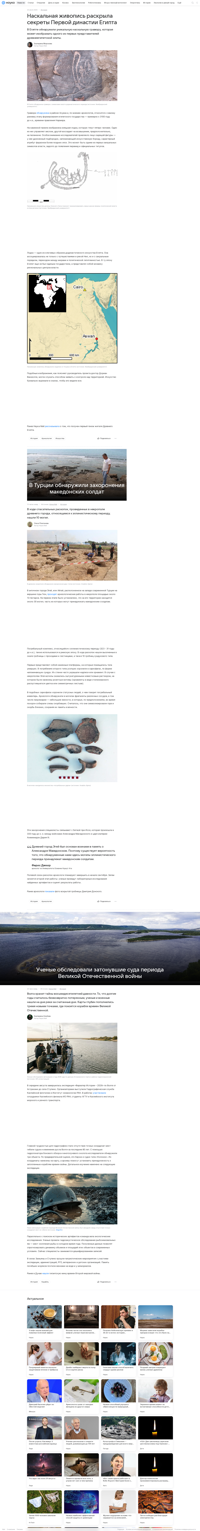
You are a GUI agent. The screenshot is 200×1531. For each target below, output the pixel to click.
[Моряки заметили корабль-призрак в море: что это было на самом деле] (155, 1322)
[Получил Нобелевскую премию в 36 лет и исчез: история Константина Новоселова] (118, 1322)
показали (50, 891)
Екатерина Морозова (43, 44)
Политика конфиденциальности (185, 1529)
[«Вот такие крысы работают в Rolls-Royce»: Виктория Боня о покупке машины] (118, 1470)
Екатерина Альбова (42, 1016)
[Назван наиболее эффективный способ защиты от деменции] (81, 1507)
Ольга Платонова (41, 523)
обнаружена (42, 113)
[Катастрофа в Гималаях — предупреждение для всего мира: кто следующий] (118, 1433)
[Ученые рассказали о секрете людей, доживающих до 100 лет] (81, 1433)
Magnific (59, 1230)
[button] (72, 555)
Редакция (120, 1529)
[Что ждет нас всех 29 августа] (44, 1470)
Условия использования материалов (138, 1529)
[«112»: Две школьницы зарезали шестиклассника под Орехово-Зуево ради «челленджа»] (155, 1433)
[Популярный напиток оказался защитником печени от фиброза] (44, 1359)
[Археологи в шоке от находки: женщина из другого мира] (81, 1396)
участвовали (99, 1093)
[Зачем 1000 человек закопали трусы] (44, 1507)
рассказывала (52, 426)
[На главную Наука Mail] (10, 3)
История (44, 10)
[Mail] (3, 3)
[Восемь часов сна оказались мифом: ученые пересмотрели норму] (81, 1322)
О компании (11, 1529)
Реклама (20, 1529)
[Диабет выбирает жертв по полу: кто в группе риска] (81, 1359)
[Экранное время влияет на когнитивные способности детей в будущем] (155, 1396)
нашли (45, 1273)
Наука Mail (53, 504)
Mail (3, 1529)
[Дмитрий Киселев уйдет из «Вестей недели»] (44, 1396)
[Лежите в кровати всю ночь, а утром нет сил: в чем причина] (81, 1470)
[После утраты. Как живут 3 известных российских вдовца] (44, 1433)
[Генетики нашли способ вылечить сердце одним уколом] (118, 1359)
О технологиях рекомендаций (163, 1529)
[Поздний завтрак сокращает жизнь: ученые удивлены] (155, 1359)
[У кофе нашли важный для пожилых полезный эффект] (44, 1322)
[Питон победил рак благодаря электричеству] (155, 1507)
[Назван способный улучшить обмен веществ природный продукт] (118, 1396)
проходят (52, 594)
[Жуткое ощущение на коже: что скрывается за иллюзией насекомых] (118, 1507)
